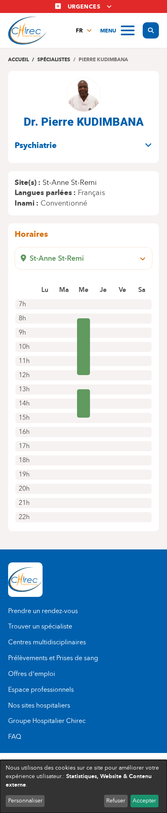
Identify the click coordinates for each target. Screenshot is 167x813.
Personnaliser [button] (25, 800)
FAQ (14, 736)
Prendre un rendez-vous (43, 611)
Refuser (115, 800)
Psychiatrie (36, 145)
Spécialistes (53, 59)
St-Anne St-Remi (70, 182)
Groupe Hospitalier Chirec (47, 721)
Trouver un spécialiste (40, 626)
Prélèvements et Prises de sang (53, 658)
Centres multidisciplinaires (47, 642)
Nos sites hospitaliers (39, 705)
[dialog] (83, 786)
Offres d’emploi (31, 674)
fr (79, 30)
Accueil (18, 59)
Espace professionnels (41, 689)
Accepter (144, 800)
